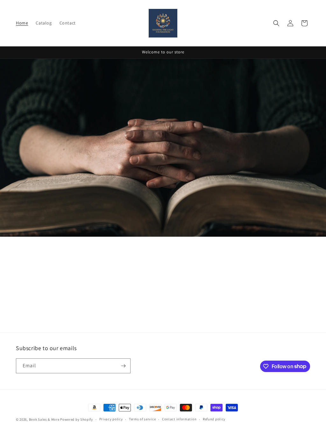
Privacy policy (111, 419)
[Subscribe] (123, 365)
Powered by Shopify (76, 419)
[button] (276, 23)
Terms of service (142, 419)
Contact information (179, 419)
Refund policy (214, 419)
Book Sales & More (44, 419)
